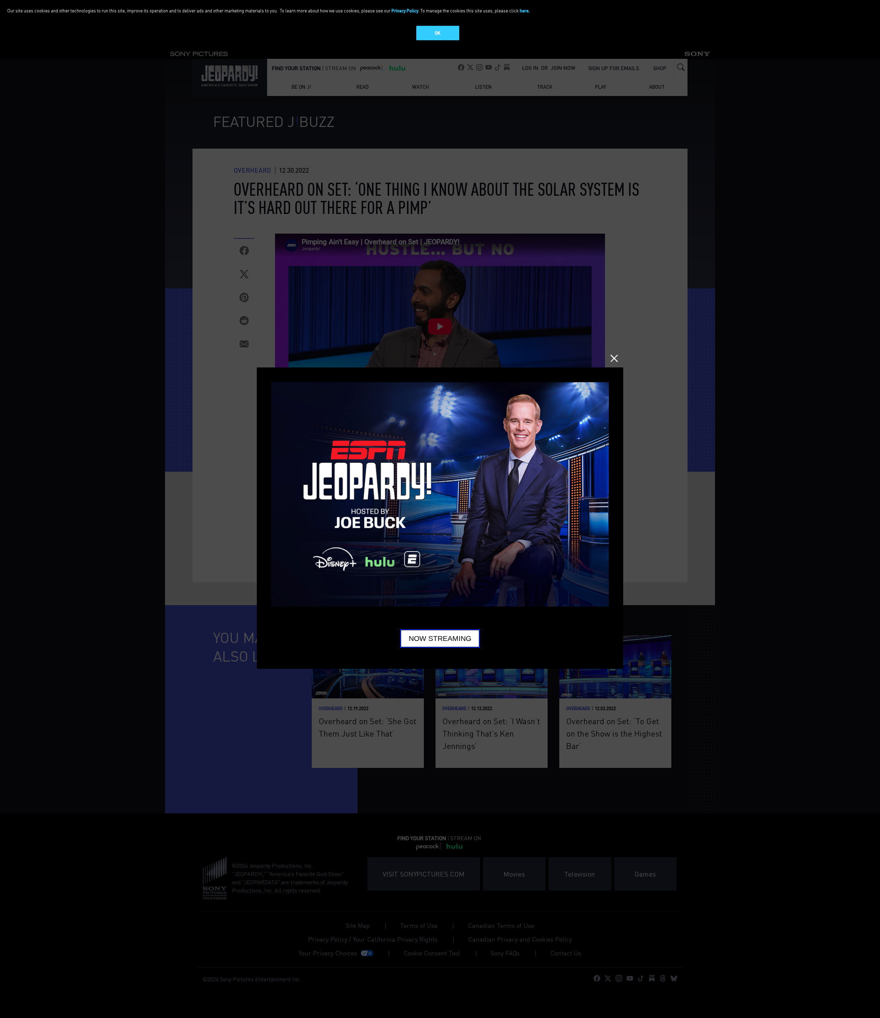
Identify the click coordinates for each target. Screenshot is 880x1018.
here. (525, 10)
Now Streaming (440, 638)
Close (614, 358)
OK (437, 33)
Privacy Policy (405, 10)
